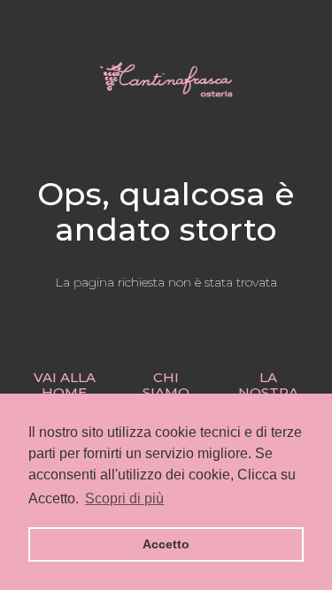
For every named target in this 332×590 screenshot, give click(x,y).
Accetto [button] (166, 544)
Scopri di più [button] (124, 498)
